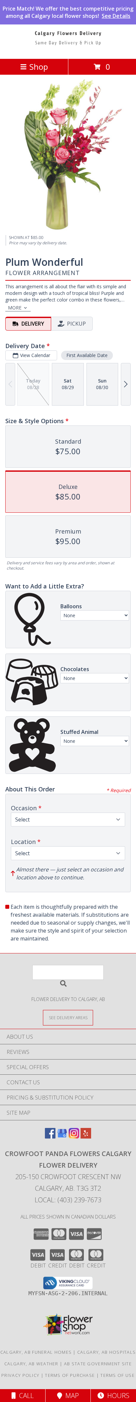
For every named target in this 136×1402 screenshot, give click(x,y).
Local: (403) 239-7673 (68, 1199)
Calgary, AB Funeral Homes (36, 1352)
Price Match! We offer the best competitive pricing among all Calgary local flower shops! (68, 12)
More (14, 307)
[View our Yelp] (86, 1136)
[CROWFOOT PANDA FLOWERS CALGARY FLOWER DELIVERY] (68, 49)
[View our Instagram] (74, 1136)
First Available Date (87, 355)
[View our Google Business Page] (62, 1136)
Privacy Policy (20, 1375)
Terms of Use (117, 1375)
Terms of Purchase (70, 1375)
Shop (38, 66)
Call (25, 1395)
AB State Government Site (98, 1364)
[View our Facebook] (50, 1136)
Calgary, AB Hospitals (106, 1352)
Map (70, 1395)
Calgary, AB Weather (31, 1364)
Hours (116, 1395)
